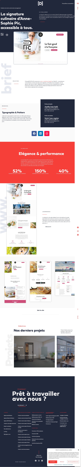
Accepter (52, 461)
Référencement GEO (50, 417)
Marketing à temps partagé (51, 421)
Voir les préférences (73, 461)
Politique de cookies (58, 464)
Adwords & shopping (36, 419)
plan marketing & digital (46, 81)
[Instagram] (77, 231)
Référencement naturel (36, 415)
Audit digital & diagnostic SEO (52, 415)
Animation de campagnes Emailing (37, 422)
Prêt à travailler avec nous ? (36, 396)
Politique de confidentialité (68, 464)
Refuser (62, 461)
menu (77, 8)
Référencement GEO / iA (37, 417)
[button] (78, 450)
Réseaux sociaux (35, 424)
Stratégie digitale (49, 419)
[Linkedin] (77, 234)
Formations (48, 423)
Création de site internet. (24, 412)
